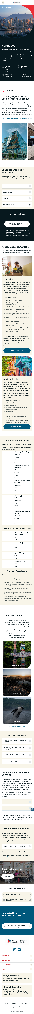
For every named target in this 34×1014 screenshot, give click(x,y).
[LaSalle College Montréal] (17, 2)
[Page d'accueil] (17, 945)
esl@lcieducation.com (8, 857)
